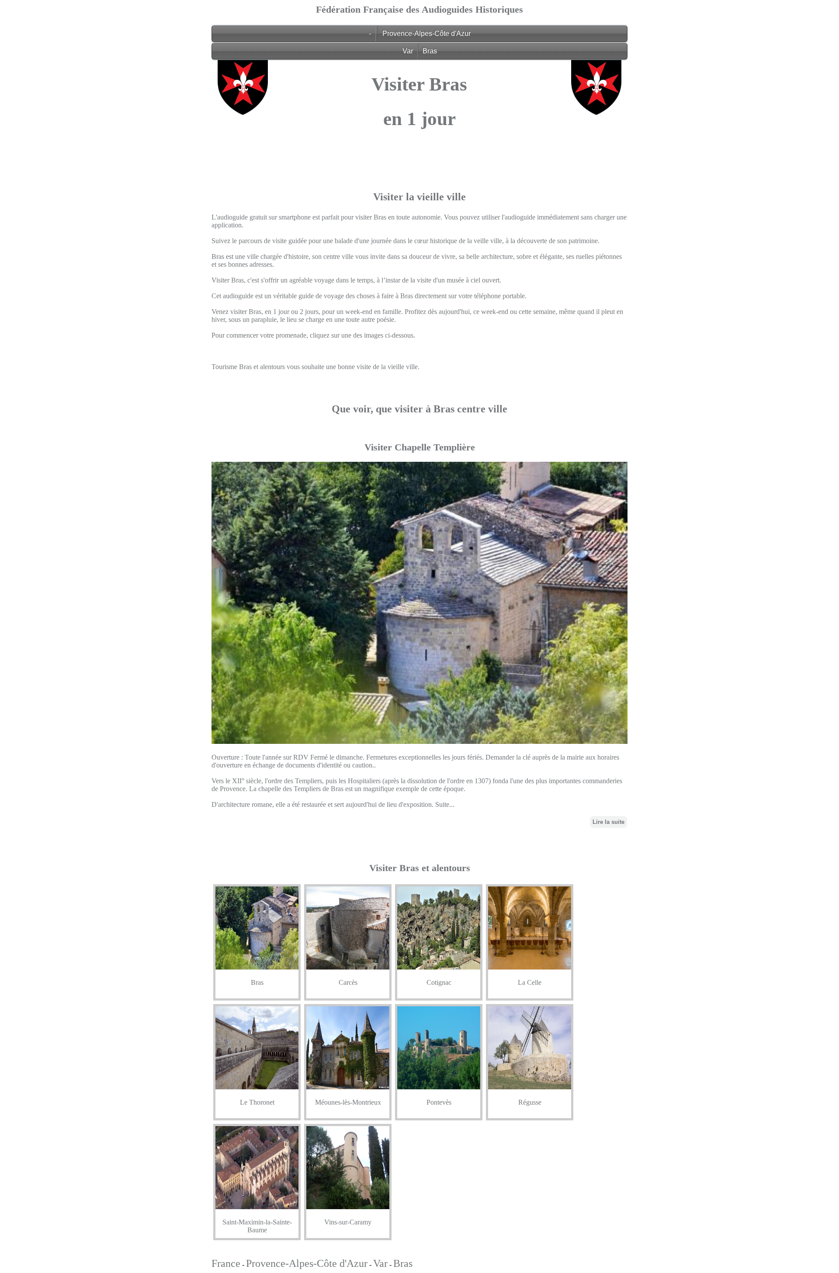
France (225, 1263)
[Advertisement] (419, 204)
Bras (430, 51)
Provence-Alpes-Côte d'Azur (426, 33)
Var (407, 51)
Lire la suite (608, 822)
